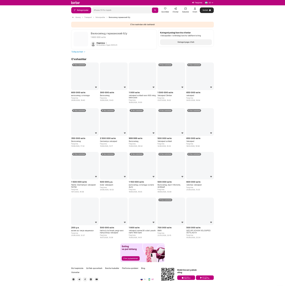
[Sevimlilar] (165, 9)
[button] (165, 10)
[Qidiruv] (155, 10)
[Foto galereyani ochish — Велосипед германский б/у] (81, 39)
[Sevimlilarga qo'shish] (96, 87)
